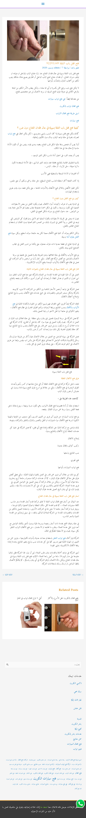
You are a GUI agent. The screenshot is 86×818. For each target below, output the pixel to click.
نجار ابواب (15, 784)
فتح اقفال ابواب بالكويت (69, 106)
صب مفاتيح (37, 764)
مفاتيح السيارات (44, 784)
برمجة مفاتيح (61, 760)
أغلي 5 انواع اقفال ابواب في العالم (29, 598)
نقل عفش (78, 708)
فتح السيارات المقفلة (20, 773)
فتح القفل (12, 773)
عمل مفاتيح (77, 739)
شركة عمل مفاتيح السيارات (11, 760)
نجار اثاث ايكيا (76, 700)
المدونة (79, 719)
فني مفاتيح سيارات (53, 784)
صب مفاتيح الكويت (28, 764)
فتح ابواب (11, 134)
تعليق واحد (75, 68)
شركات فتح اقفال (23, 759)
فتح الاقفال (29, 773)
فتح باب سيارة (78, 779)
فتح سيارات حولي (28, 779)
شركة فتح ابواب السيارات (63, 764)
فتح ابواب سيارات (22, 769)
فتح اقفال (78, 773)
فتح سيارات (74, 121)
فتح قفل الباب (18, 779)
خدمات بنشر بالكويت (73, 734)
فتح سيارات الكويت (44, 779)
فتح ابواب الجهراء (32, 769)
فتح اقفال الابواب (69, 773)
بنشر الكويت (77, 724)
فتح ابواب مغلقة (14, 769)
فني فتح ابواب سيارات (56, 99)
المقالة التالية (7, 574)
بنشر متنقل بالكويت (41, 760)
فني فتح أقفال (71, 784)
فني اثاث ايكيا (79, 784)
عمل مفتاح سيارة (66, 769)
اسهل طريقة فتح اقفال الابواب (67, 113)
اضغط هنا (43, 807)
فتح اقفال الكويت (49, 773)
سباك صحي (78, 692)
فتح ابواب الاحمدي (42, 769)
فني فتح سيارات (62, 784)
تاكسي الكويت (76, 683)
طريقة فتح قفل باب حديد (15, 764)
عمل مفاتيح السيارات (77, 769)
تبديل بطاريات (32, 760)
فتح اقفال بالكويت (38, 773)
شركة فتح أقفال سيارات (77, 764)
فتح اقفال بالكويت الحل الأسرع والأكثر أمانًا (63, 599)
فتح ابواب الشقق (59, 538)
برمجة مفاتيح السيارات (52, 760)
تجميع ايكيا (78, 729)
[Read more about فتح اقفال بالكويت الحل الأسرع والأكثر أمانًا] (61, 617)
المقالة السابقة (78, 574)
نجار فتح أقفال (78, 788)
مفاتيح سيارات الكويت (24, 784)
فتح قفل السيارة (10, 779)
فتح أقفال (58, 768)
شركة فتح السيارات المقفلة (48, 764)
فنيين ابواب (77, 749)
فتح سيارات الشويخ (61, 779)
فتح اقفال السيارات (74, 744)
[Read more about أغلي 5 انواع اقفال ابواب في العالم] (28, 615)
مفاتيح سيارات (35, 784)
